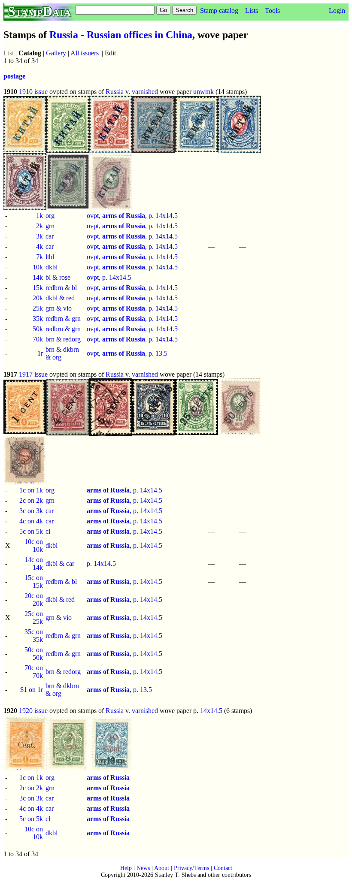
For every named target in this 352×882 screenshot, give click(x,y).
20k (38, 298)
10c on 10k (33, 545)
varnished (145, 91)
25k (38, 308)
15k (38, 287)
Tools (272, 10)
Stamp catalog (219, 10)
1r (40, 353)
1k (39, 215)
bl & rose (58, 277)
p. (90, 563)
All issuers (84, 53)
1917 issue (33, 374)
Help (126, 868)
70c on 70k (33, 671)
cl (48, 531)
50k (38, 328)
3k (39, 236)
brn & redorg (63, 339)
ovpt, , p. (121, 215)
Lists (251, 10)
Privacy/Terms (191, 868)
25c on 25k (33, 617)
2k (39, 226)
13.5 (161, 353)
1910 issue (33, 91)
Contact (223, 868)
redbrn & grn (63, 318)
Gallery (56, 53)
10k (38, 267)
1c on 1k (31, 490)
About (161, 868)
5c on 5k (31, 531)
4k (39, 246)
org (50, 215)
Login (337, 10)
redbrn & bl (61, 287)
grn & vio (59, 308)
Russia (115, 91)
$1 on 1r (31, 689)
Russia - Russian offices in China (120, 34)
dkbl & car (60, 563)
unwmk (203, 91)
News (143, 868)
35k (38, 318)
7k (39, 256)
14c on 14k (33, 563)
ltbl (50, 256)
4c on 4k (31, 521)
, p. (113, 490)
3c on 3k (31, 510)
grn (50, 226)
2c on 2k (31, 500)
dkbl (52, 267)
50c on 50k (33, 653)
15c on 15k (33, 581)
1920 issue (33, 710)
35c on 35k (33, 635)
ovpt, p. (98, 277)
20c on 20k (33, 599)
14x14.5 (166, 215)
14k (38, 277)
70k (38, 339)
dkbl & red (60, 298)
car (50, 236)
